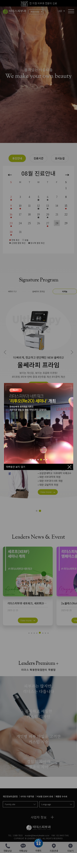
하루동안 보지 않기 (15, 467)
